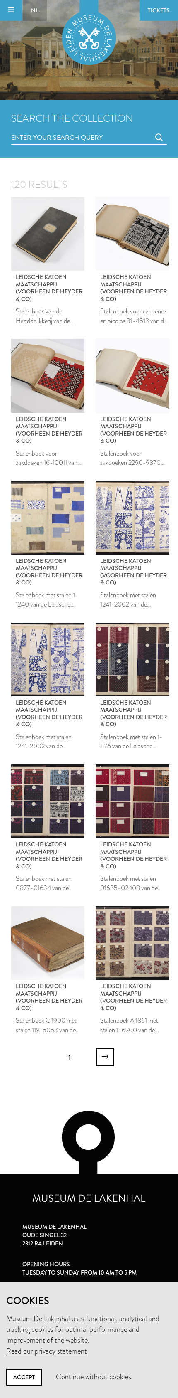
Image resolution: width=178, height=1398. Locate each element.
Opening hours (46, 1264)
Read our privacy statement (46, 1351)
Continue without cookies (93, 1376)
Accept (24, 1377)
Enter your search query (40, 128)
